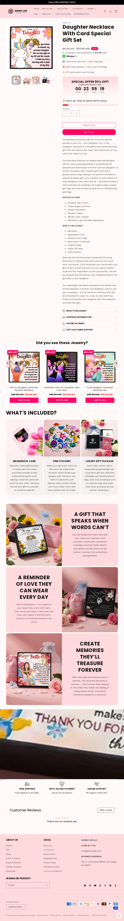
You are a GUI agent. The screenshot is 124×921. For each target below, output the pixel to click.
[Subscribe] (47, 885)
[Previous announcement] (7, 2)
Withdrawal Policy (52, 867)
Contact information (99, 915)
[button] (48, 8)
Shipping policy (83, 915)
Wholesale (10, 871)
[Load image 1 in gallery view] (16, 80)
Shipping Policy (50, 858)
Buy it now (89, 132)
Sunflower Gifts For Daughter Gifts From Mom (61, 389)
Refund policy (43, 915)
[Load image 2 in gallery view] (26, 80)
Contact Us (49, 850)
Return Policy (50, 854)
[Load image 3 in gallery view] (36, 80)
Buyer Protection (13, 862)
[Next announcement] (117, 2)
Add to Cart (24, 400)
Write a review (106, 810)
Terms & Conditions (53, 871)
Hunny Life (16, 915)
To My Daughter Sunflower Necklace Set (99, 389)
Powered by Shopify (28, 915)
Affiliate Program (14, 867)
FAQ (8, 850)
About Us (48, 845)
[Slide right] (53, 80)
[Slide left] (8, 80)
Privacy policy (55, 915)
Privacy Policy (50, 862)
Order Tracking (13, 858)
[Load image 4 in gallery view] (46, 80)
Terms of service (69, 915)
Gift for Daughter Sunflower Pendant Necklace (24, 389)
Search (9, 845)
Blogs (8, 854)
